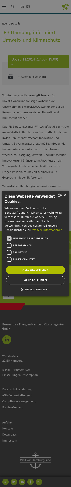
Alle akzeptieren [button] (35, 269)
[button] (35, 289)
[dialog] (35, 244)
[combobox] (60, 195)
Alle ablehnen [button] (35, 280)
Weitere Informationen (47, 230)
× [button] (65, 195)
